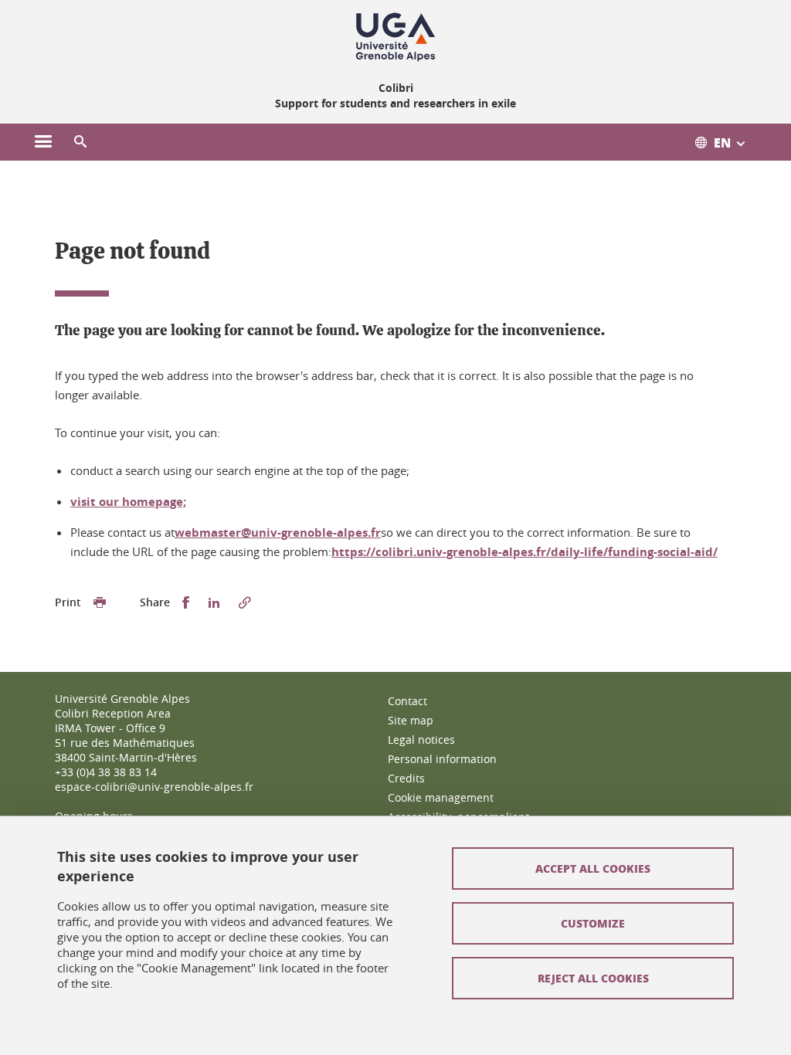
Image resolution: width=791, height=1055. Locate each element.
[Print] (99, 602)
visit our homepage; (128, 502)
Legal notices (421, 739)
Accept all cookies (592, 868)
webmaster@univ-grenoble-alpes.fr (278, 532)
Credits (406, 778)
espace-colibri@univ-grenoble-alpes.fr (154, 786)
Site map (410, 720)
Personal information (442, 758)
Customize (593, 923)
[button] (80, 142)
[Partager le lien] (245, 602)
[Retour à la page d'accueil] (395, 37)
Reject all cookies (593, 977)
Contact (407, 701)
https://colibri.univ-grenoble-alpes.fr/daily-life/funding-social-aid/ (524, 552)
